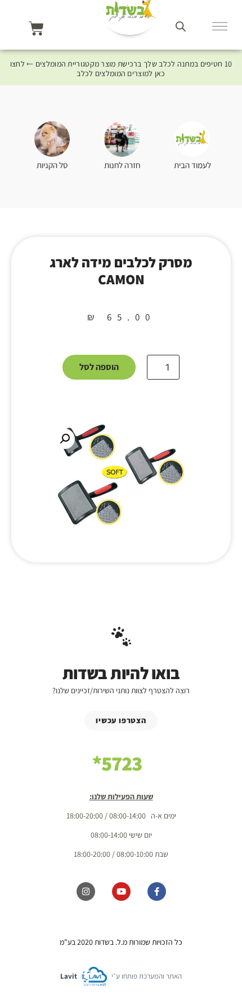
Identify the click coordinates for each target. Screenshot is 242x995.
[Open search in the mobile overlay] (180, 26)
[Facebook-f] (156, 891)
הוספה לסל (99, 367)
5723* (117, 763)
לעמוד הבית (192, 165)
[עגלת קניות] (36, 28)
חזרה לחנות (122, 165)
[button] (65, 439)
